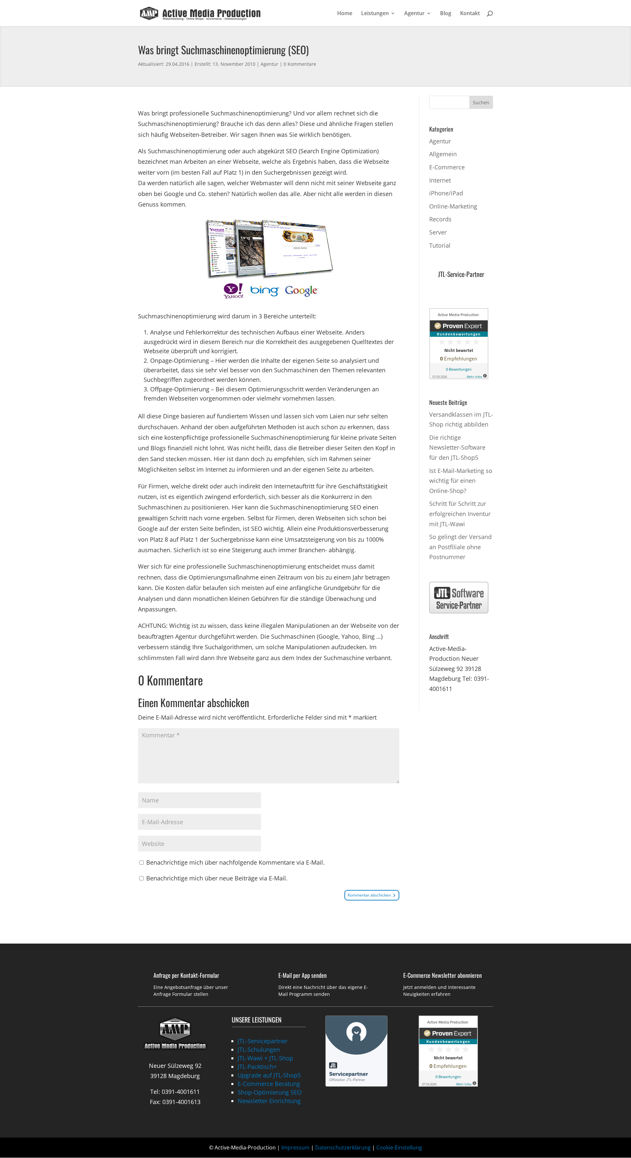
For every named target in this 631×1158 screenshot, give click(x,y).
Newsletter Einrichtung (269, 1101)
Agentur (414, 14)
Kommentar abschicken (369, 895)
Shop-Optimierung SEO (270, 1092)
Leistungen (375, 14)
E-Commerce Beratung (269, 1084)
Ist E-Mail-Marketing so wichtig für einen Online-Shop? (460, 481)
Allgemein (443, 154)
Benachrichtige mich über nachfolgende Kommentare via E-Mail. (235, 862)
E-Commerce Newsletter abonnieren (442, 975)
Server (438, 232)
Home (344, 14)
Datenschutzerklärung (343, 1147)
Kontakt (470, 14)
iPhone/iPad (446, 193)
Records (440, 219)
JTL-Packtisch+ (257, 1067)
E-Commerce (447, 167)
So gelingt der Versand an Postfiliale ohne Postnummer (460, 547)
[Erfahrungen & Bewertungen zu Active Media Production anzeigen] (458, 377)
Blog (445, 14)
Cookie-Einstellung (399, 1147)
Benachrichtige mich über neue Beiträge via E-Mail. (217, 878)
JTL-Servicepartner (263, 1041)
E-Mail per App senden (302, 975)
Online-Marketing (453, 206)
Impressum (295, 1147)
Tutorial (440, 245)
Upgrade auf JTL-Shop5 (269, 1075)
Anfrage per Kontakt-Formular (186, 975)
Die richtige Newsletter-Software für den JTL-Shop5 (457, 447)
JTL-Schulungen (259, 1049)
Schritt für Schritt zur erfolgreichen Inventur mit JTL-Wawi (460, 514)
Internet (440, 180)
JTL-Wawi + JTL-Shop (265, 1058)
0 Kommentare (300, 64)
